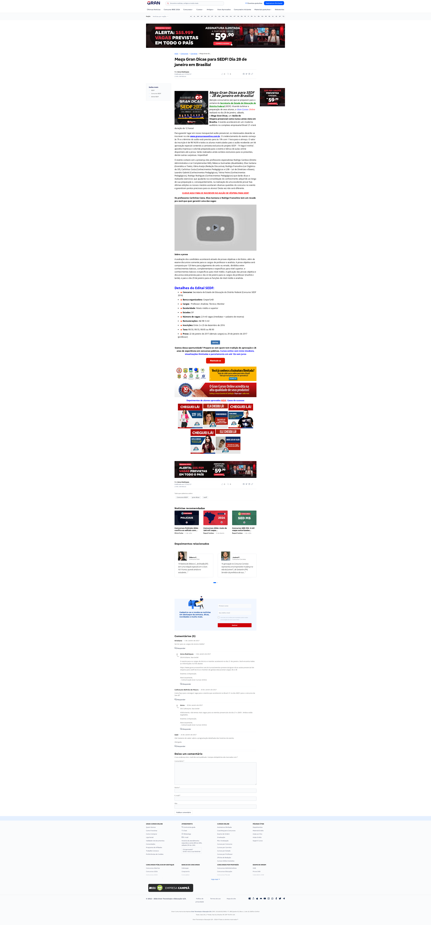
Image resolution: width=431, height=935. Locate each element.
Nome (177, 787)
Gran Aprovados (224, 9)
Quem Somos (151, 827)
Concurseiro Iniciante (242, 9)
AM (198, 16)
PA (238, 16)
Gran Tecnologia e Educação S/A (201, 911)
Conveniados (150, 844)
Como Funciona (151, 830)
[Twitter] (280, 898)
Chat (185, 830)
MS (231, 16)
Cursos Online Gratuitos (225, 861)
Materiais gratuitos (262, 9)
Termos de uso (215, 899)
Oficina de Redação (224, 857)
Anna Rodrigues (183, 72)
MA (223, 16)
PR (251, 16)
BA (205, 16)
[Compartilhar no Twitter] (246, 74)
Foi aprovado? (191, 850)
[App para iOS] (257, 898)
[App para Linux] (253, 898)
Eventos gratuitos (255, 3)
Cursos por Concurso (224, 844)
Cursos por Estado (223, 851)
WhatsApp (187, 834)
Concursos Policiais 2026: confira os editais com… (186, 529)
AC (191, 16)
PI (248, 16)
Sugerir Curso (258, 841)
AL (194, 16)
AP (201, 16)
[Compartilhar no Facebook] (243, 74)
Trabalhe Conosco (152, 851)
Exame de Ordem (223, 834)
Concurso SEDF (156, 93)
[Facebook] (276, 898)
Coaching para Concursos (226, 830)
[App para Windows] (249, 898)
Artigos (210, 9)
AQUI (223, 400)
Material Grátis (258, 830)
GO (219, 16)
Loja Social (149, 837)
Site (176, 803)
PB (241, 16)
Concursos (187, 9)
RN (259, 16)
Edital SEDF (155, 96)
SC (273, 16)
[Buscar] (168, 4)
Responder (181, 648)
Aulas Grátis (257, 837)
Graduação (221, 837)
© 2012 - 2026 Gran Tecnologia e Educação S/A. (166, 899)
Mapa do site (231, 899)
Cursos (199, 9)
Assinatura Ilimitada (274, 3)
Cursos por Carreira (224, 847)
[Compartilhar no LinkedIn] (249, 74)
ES (216, 16)
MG (227, 16)
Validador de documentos (155, 841)
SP (280, 16)
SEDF (153, 90)
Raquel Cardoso (208, 533)
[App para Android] (261, 898)
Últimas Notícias (153, 9)
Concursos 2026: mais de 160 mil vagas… (215, 529)
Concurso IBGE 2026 (172, 9)
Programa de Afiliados (154, 847)
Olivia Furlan (179, 533)
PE (245, 16)
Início (176, 53)
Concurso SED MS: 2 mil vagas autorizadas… (243, 529)
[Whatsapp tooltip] (272, 898)
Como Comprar (151, 834)
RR (266, 16)
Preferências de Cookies (154, 854)
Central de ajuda (189, 827)
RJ (255, 16)
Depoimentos (258, 827)
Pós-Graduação (223, 841)
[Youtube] (265, 898)
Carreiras (194, 53)
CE (208, 16)
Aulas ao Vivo (257, 834)
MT (235, 16)
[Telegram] (284, 898)
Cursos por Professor (225, 854)
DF (212, 16)
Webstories (279, 9)
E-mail (177, 795)
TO (283, 16)
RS (269, 16)
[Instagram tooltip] (268, 898)
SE (276, 16)
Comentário (179, 761)
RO (262, 16)
